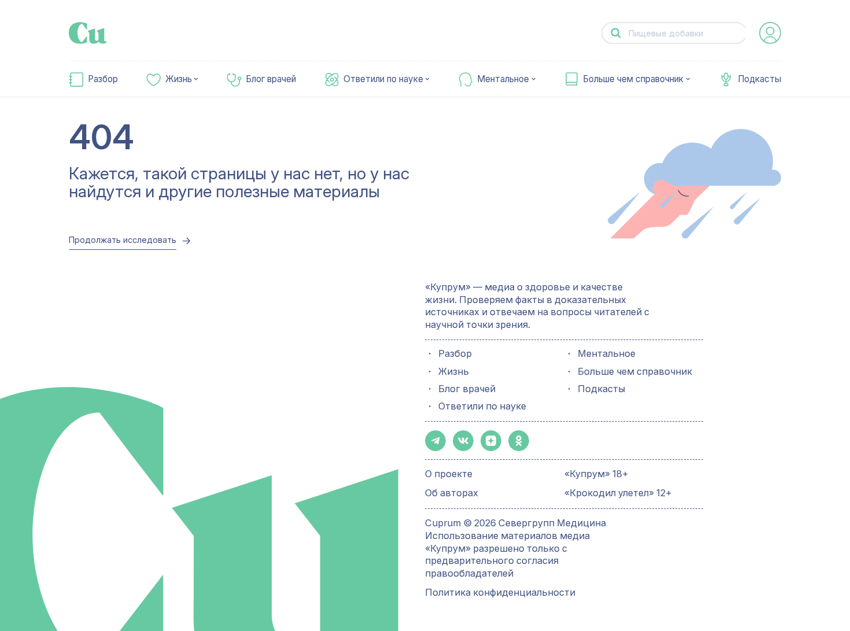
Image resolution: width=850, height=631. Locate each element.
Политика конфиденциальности (500, 592)
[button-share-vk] (463, 440)
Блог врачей (271, 79)
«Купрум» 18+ (596, 473)
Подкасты (759, 79)
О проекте (448, 473)
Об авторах (451, 493)
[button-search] (615, 33)
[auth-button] (770, 33)
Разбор (103, 79)
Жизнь (178, 79)
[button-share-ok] (518, 440)
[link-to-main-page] (88, 33)
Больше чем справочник (633, 79)
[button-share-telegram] (435, 440)
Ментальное (503, 79)
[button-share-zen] (491, 440)
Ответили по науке (383, 79)
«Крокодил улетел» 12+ (618, 493)
